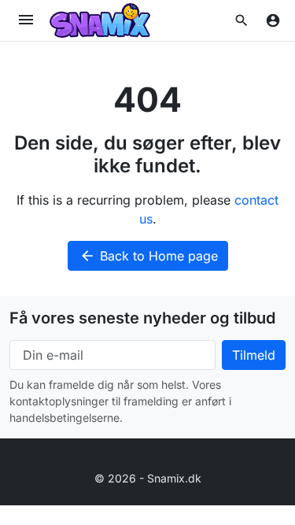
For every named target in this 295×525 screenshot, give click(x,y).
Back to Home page (148, 256)
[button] (241, 20)
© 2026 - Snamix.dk (147, 478)
